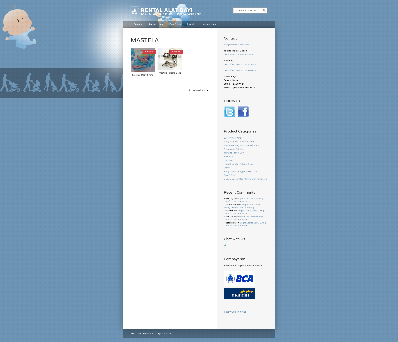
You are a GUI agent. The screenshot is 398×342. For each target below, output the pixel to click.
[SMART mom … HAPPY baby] (166, 15)
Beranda (138, 24)
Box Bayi (228, 156)
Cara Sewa (175, 24)
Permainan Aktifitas (234, 149)
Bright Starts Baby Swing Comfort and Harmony (244, 200)
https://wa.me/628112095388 (240, 64)
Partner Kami (235, 312)
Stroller (227, 167)
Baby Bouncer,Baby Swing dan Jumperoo (245, 179)
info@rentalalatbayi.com (236, 44)
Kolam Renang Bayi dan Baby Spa (241, 145)
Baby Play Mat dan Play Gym (239, 141)
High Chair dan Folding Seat (238, 164)
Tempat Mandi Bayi (234, 152)
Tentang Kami (156, 24)
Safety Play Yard (232, 138)
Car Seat (228, 160)
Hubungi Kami (209, 24)
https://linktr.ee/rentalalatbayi (239, 54)
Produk (189, 24)
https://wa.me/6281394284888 (240, 70)
